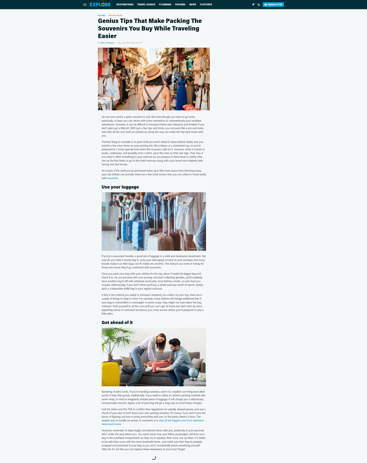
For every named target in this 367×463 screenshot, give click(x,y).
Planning (165, 4)
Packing (180, 4)
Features (206, 4)
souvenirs (112, 178)
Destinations (124, 4)
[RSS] (259, 4)
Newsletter (275, 4)
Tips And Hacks (115, 15)
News (192, 4)
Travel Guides (146, 4)
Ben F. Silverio (107, 42)
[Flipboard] (253, 4)
